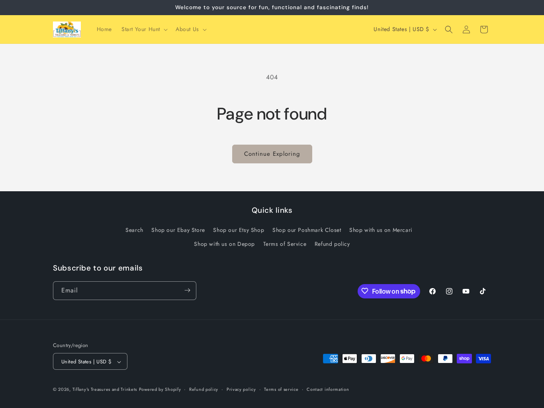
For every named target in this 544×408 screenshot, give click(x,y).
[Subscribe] (187, 290)
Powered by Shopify (160, 389)
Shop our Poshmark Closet (306, 230)
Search (134, 230)
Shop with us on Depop (224, 244)
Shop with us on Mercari (381, 230)
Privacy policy (241, 389)
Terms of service (281, 389)
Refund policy (332, 244)
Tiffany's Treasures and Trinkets (104, 389)
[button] (144, 29)
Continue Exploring (272, 153)
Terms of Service (285, 244)
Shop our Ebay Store (178, 230)
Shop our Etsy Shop (238, 230)
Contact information (328, 389)
